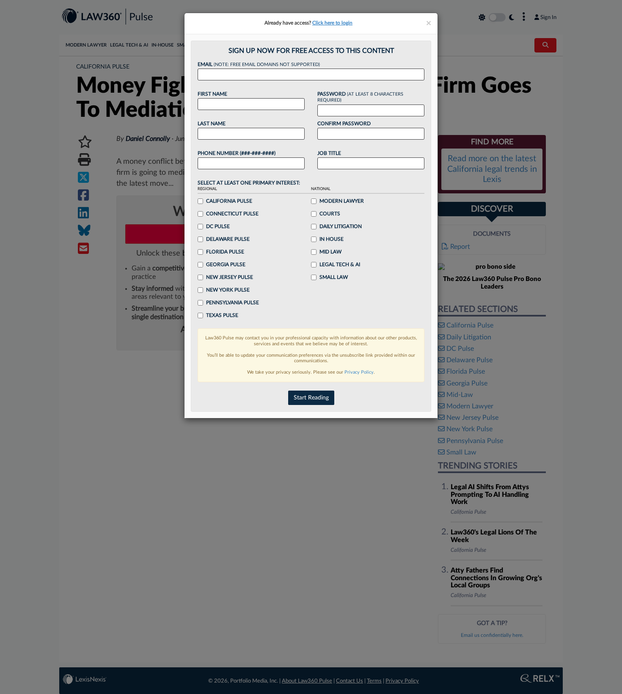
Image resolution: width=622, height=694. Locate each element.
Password (360, 97)
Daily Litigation (340, 226)
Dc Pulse (218, 226)
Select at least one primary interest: (249, 182)
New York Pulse (228, 289)
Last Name (212, 123)
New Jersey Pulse (229, 277)
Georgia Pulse (225, 264)
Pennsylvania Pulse (232, 302)
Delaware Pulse (228, 239)
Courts (329, 213)
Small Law (333, 277)
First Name (212, 93)
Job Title (329, 153)
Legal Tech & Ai (339, 264)
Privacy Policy (359, 372)
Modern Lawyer (341, 201)
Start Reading (311, 398)
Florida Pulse (225, 251)
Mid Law (330, 251)
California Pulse (229, 201)
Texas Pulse (222, 315)
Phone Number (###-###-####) (236, 153)
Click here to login (332, 22)
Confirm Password (344, 123)
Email (259, 64)
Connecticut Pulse (232, 213)
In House (331, 239)
